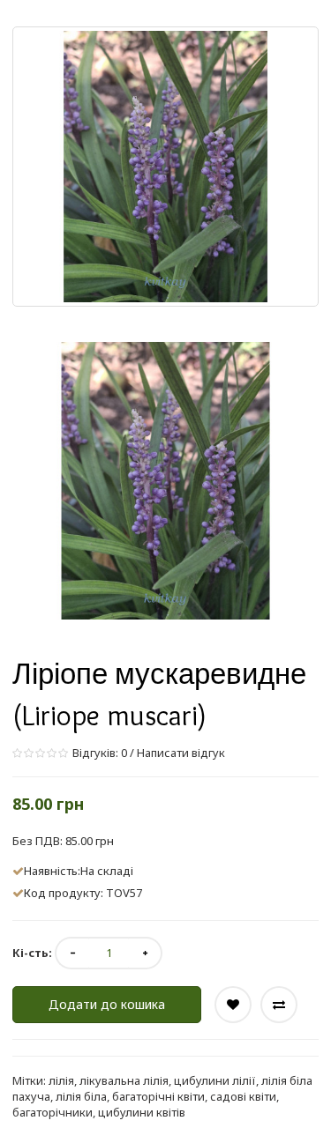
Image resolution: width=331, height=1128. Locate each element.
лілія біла (81, 1096)
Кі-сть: (32, 953)
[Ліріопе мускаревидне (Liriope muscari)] (165, 481)
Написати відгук (181, 753)
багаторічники (52, 1112)
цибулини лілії (215, 1080)
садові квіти (243, 1096)
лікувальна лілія (124, 1080)
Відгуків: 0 (98, 753)
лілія (61, 1080)
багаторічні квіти (158, 1096)
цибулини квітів (141, 1112)
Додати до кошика (107, 1004)
